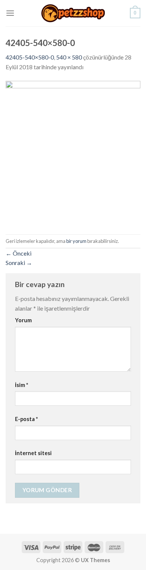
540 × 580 (69, 57)
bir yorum (76, 241)
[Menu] (10, 13)
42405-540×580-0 (30, 57)
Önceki (18, 253)
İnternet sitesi (33, 453)
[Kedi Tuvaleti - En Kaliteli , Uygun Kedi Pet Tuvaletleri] (73, 13)
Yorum (23, 320)
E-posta (26, 419)
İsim (21, 385)
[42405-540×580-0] (73, 152)
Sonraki (19, 262)
